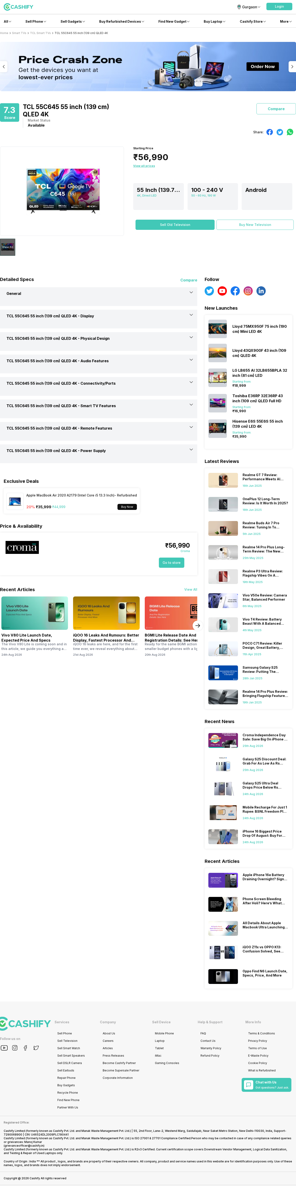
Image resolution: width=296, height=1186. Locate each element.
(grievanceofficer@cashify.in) (24, 1145)
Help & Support (210, 1022)
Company (108, 1022)
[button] (279, 6)
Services (62, 1022)
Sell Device (161, 1022)
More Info (253, 1022)
